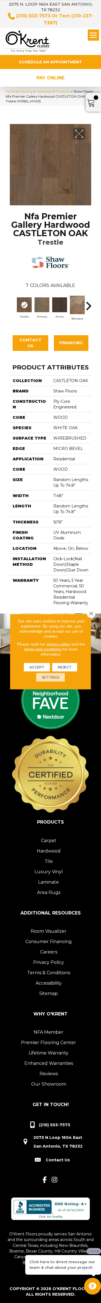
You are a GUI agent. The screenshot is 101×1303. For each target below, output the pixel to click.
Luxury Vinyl (49, 871)
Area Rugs (48, 892)
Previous (12, 303)
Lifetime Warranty (48, 1053)
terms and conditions (42, 649)
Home (10, 91)
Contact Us (30, 342)
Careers (48, 952)
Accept (36, 667)
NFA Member (48, 1032)
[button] (50, 62)
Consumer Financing (48, 941)
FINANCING (71, 342)
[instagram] (54, 1179)
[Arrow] (59, 305)
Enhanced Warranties (48, 1063)
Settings (50, 677)
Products (63, 91)
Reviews (49, 1073)
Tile (49, 861)
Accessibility (49, 983)
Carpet (48, 840)
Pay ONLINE (50, 78)
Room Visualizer (48, 931)
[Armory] (42, 305)
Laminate (48, 882)
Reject (65, 667)
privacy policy (58, 644)
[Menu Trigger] (93, 35)
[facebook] (45, 1179)
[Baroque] (77, 305)
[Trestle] (24, 305)
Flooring (25, 91)
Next (88, 303)
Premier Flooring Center (48, 1042)
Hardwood (44, 91)
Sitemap (48, 993)
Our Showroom (48, 1084)
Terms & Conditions (48, 972)
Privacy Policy (48, 962)
